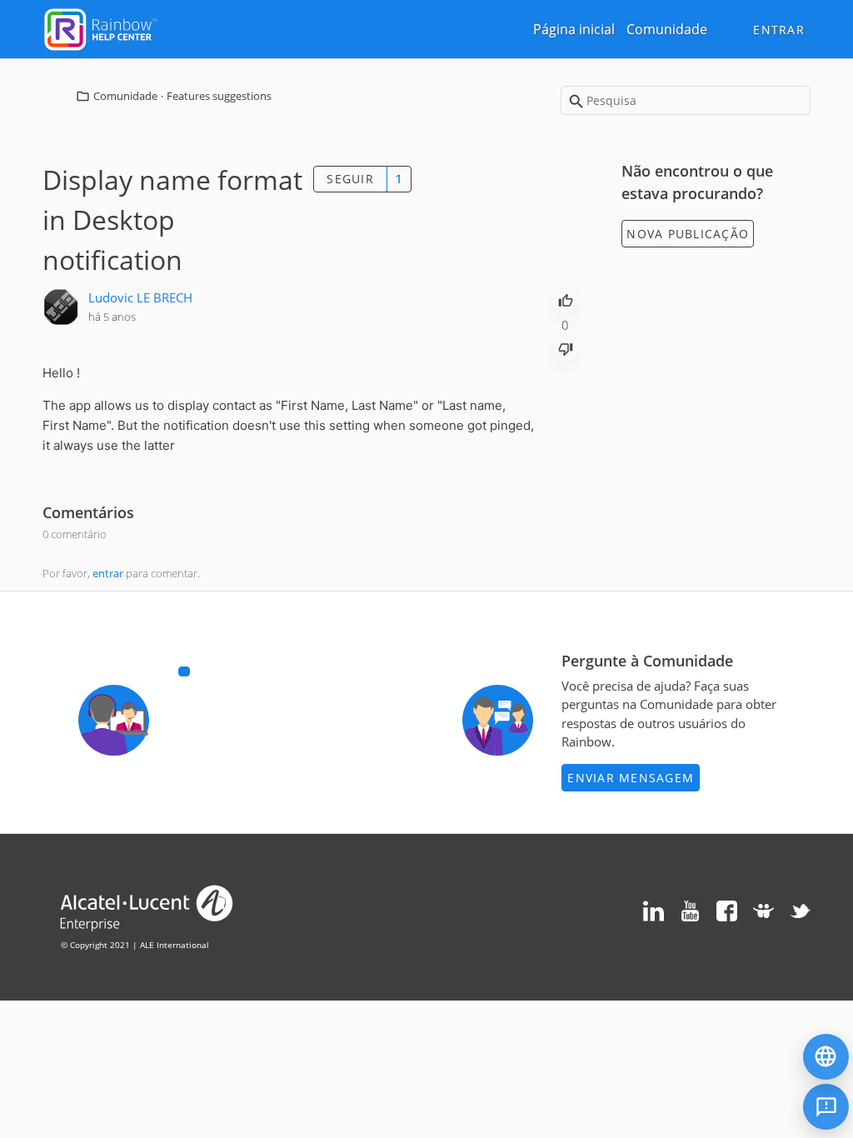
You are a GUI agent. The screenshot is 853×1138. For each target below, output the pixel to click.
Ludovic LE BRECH (140, 297)
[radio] (565, 299)
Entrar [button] (779, 29)
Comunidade (666, 29)
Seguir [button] (350, 179)
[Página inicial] (100, 27)
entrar (107, 573)
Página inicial (574, 29)
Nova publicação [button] (687, 234)
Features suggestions (219, 95)
